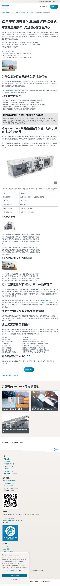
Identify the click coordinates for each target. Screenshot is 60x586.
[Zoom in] (9, 65)
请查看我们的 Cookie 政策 (14, 571)
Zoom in (16, 70)
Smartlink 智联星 (8, 486)
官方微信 (6, 546)
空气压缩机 (5, 442)
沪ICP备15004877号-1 (38, 571)
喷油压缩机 (15, 442)
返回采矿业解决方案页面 (10, 375)
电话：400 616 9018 (9, 518)
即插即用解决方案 (45, 300)
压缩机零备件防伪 (9, 483)
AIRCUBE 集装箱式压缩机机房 (11, 90)
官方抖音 (6, 549)
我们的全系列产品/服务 (45, 1)
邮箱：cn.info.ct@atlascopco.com (13, 520)
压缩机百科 (7, 469)
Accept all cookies (14, 575)
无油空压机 (7, 459)
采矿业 (22, 442)
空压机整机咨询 (8, 471)
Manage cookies (14, 579)
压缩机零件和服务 (9, 464)
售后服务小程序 (8, 551)
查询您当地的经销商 (9, 481)
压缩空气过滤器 (8, 466)
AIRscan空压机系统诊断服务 (12, 488)
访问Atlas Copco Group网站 (42, 581)
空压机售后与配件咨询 (10, 473)
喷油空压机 (7, 461)
